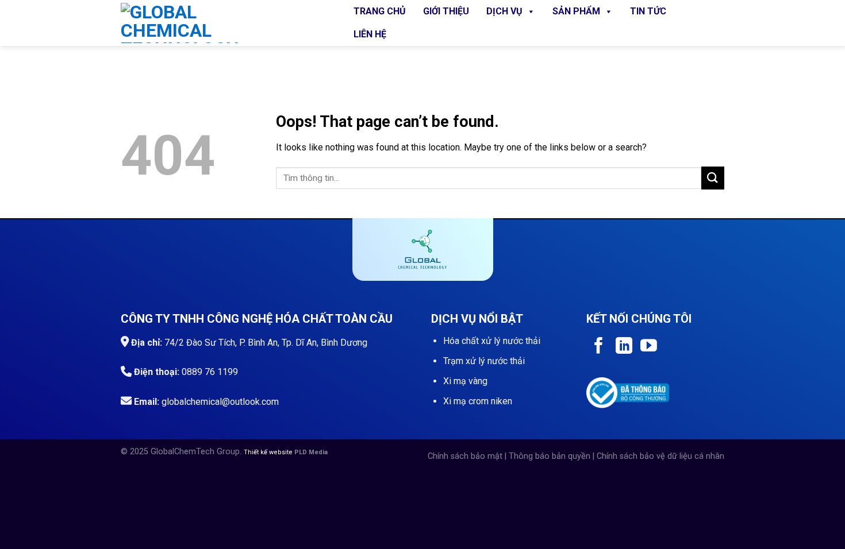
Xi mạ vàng (465, 381)
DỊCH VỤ (504, 11)
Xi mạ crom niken (477, 401)
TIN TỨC (648, 11)
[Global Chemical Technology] (224, 23)
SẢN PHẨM (576, 11)
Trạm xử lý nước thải (484, 360)
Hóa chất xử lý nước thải (491, 340)
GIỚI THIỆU (446, 11)
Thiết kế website (269, 452)
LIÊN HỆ (370, 34)
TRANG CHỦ (380, 11)
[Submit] (712, 178)
